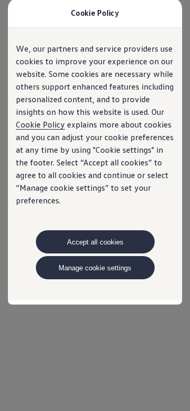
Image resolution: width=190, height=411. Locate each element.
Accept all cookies (95, 242)
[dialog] (95, 205)
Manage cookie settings (95, 268)
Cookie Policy (40, 124)
